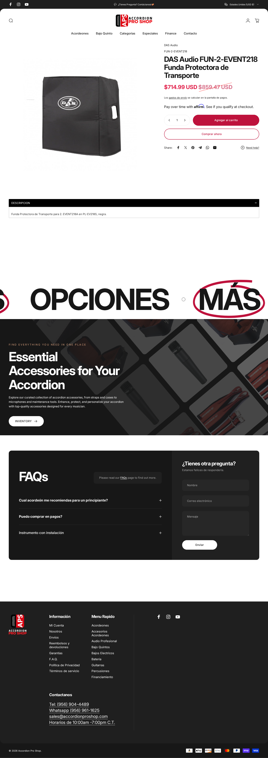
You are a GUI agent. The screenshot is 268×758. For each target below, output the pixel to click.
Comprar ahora (212, 134)
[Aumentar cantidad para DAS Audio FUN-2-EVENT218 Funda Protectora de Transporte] (185, 120)
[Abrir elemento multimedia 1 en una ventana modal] (80, 114)
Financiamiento (102, 677)
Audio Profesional (104, 641)
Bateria (96, 659)
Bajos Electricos (103, 653)
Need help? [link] (252, 147)
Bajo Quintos (101, 647)
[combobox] (242, 4)
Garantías (56, 653)
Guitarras (98, 665)
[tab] (134, 203)
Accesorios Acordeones (100, 633)
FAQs (123, 477)
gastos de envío (178, 97)
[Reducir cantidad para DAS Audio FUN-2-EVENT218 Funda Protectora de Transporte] (168, 120)
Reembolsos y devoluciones (59, 645)
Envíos (54, 637)
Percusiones (100, 671)
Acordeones (100, 625)
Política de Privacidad (64, 665)
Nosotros (55, 631)
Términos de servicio (64, 671)
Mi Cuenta (56, 625)
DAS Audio (171, 45)
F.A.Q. (53, 659)
